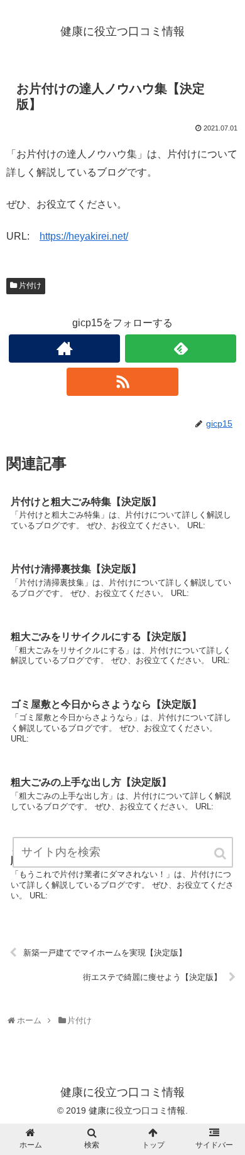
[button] (221, 853)
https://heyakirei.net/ (84, 236)
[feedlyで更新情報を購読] (181, 348)
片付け (30, 285)
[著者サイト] (65, 348)
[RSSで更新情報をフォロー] (122, 382)
